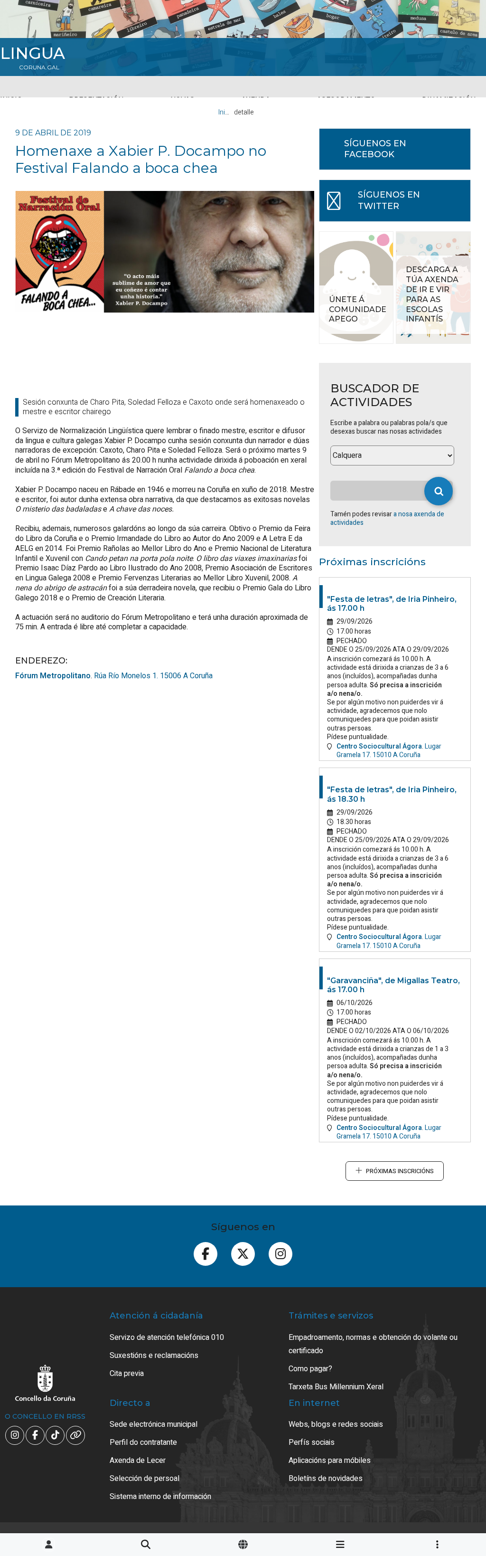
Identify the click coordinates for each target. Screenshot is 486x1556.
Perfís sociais (312, 1442)
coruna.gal (39, 67)
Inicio (226, 112)
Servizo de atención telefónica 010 (167, 1337)
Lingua (32, 53)
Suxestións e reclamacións (154, 1355)
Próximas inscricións (400, 1171)
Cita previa (127, 1373)
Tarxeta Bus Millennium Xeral (336, 1387)
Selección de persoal (144, 1478)
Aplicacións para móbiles (330, 1460)
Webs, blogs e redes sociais (336, 1424)
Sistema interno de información (160, 1496)
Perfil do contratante (143, 1442)
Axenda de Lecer (138, 1460)
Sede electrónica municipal (153, 1424)
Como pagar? (310, 1369)
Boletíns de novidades (326, 1478)
